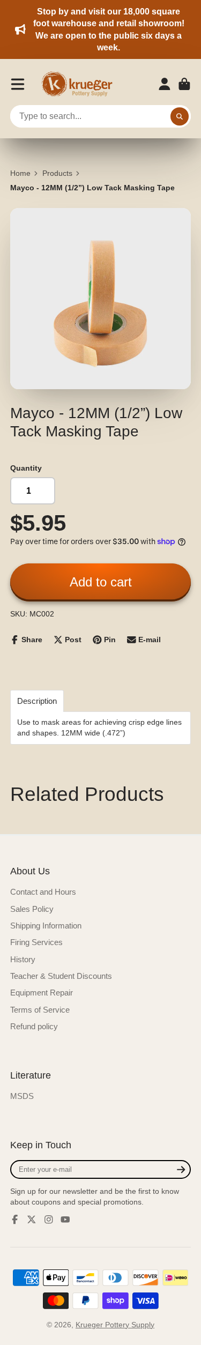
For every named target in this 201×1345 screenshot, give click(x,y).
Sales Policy (32, 908)
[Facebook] (15, 1219)
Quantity (26, 468)
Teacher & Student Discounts (61, 975)
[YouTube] (65, 1219)
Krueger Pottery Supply (115, 1324)
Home (20, 173)
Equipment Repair (41, 992)
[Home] (80, 84)
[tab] (37, 701)
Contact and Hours (43, 891)
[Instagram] (49, 1219)
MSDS (22, 1096)
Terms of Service (40, 1009)
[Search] (179, 116)
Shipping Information (45, 925)
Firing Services (36, 942)
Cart (184, 84)
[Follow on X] (31, 1219)
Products (57, 173)
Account (164, 84)
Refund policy (34, 1026)
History (22, 959)
